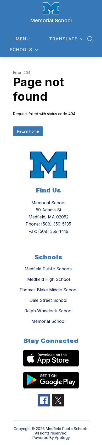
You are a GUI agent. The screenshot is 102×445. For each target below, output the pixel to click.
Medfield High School (48, 279)
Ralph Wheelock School (48, 310)
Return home (28, 131)
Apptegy (62, 437)
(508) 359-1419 (53, 231)
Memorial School (48, 321)
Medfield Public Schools (48, 268)
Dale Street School (48, 300)
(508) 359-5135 (56, 224)
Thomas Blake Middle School (48, 289)
